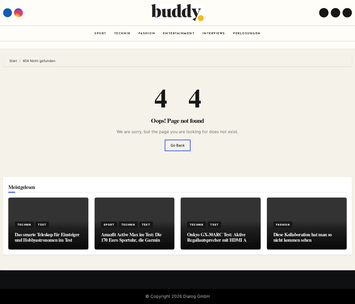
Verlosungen (247, 33)
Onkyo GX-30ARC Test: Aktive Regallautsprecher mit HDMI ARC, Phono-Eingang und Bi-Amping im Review (220, 243)
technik (24, 224)
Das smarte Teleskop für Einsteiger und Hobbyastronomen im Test (47, 237)
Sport (100, 33)
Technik (122, 33)
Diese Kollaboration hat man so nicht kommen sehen (302, 237)
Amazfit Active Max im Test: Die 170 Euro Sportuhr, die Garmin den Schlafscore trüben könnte (134, 240)
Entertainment (178, 33)
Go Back (177, 145)
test (42, 224)
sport (109, 224)
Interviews (213, 33)
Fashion (147, 33)
